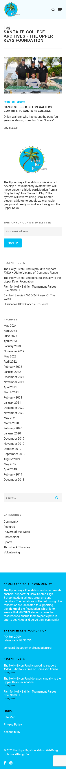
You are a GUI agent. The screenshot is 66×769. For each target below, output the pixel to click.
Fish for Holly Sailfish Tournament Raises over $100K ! (30, 288)
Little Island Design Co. (16, 754)
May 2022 (10, 356)
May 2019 (10, 464)
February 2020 (13, 428)
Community (11, 521)
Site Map (9, 717)
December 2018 (14, 479)
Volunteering (12, 552)
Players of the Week (17, 532)
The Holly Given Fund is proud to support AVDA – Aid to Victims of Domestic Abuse (31, 270)
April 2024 (10, 331)
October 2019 (12, 449)
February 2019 (13, 474)
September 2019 (14, 454)
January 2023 (12, 346)
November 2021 (14, 382)
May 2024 (10, 325)
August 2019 (12, 459)
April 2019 (10, 469)
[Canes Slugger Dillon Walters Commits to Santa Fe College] (33, 75)
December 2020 (14, 408)
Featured (9, 101)
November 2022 (14, 351)
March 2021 (11, 392)
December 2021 (14, 377)
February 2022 (13, 366)
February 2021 (13, 397)
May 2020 (10, 418)
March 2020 (11, 423)
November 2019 (14, 443)
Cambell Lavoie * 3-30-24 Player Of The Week (29, 297)
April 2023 (10, 341)
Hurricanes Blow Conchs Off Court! (26, 304)
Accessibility (12, 732)
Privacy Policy (13, 724)
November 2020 (14, 413)
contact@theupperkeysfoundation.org (28, 647)
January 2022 (12, 372)
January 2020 (12, 433)
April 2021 (10, 387)
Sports (20, 101)
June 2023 (10, 336)
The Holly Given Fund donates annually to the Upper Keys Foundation (32, 279)
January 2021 (12, 402)
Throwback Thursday (17, 547)
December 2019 (14, 438)
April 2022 (10, 361)
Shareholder (11, 537)
